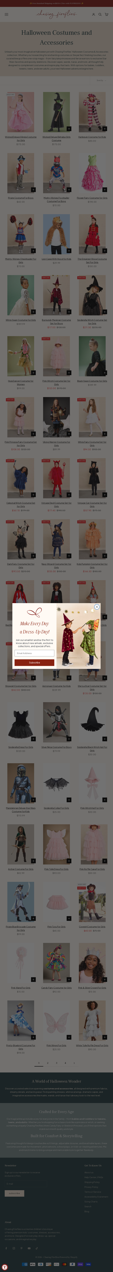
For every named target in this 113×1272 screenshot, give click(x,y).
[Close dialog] (96, 606)
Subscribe (34, 662)
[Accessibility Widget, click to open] (4, 1267)
